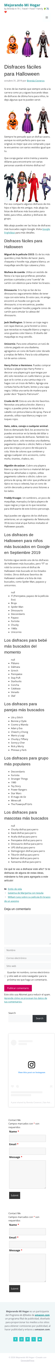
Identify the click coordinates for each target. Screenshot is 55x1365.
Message (15, 1157)
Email (13, 1144)
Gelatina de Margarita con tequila (25, 892)
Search (12, 1013)
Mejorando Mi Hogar (22, 5)
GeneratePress (27, 1360)
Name (14, 1131)
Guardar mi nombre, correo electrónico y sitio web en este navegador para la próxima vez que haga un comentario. (28, 976)
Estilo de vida (15, 889)
